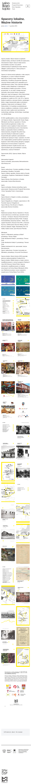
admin (6, 26)
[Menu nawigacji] (28, 6)
